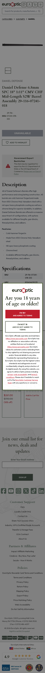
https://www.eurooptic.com (16, 338)
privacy (10, 374)
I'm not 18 (22, 327)
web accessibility (20, 374)
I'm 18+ (22, 314)
